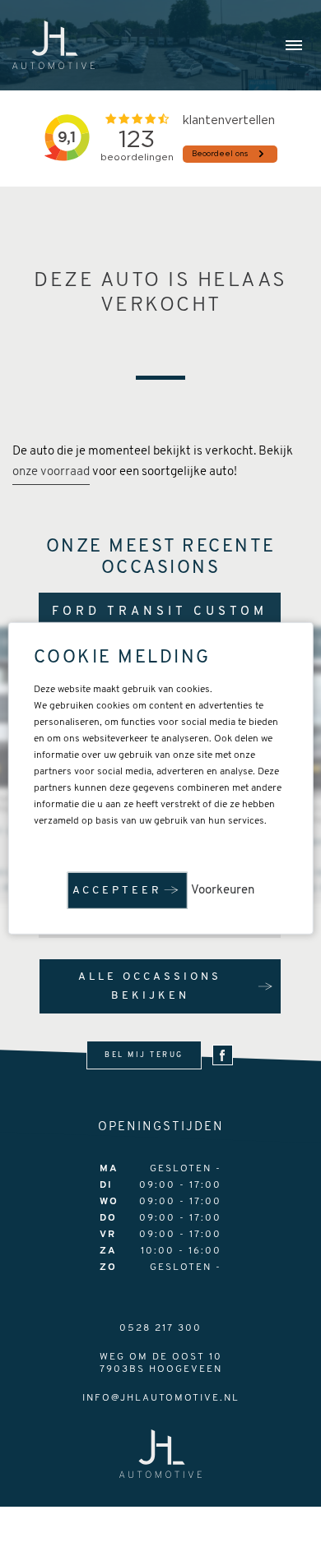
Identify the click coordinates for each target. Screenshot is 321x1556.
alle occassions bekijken (149, 986)
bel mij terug (144, 1055)
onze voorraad (51, 472)
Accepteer (117, 890)
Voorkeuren (222, 890)
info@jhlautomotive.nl (161, 1398)
